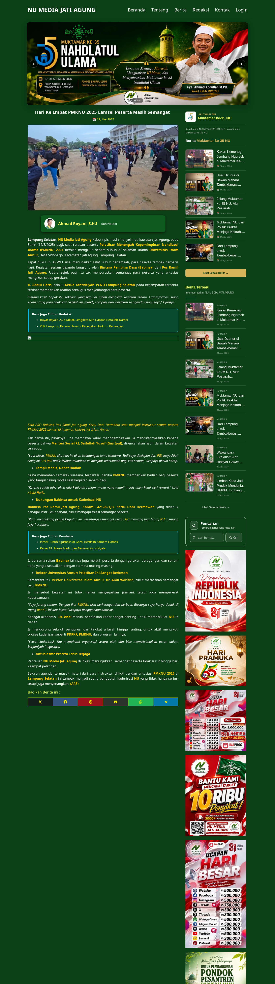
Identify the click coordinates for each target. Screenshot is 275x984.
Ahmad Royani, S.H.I (77, 223)
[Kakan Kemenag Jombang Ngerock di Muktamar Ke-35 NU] (199, 158)
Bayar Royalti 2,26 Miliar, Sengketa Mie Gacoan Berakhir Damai (84, 320)
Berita (180, 10)
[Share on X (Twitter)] (40, 702)
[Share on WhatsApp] (140, 702)
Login (242, 10)
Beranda (136, 10)
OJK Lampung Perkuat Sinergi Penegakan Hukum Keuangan (81, 326)
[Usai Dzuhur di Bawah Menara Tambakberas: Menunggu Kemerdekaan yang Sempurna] (199, 182)
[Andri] (137, 63)
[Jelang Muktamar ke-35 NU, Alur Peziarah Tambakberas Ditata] (199, 205)
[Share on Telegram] (165, 702)
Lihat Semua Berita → (215, 273)
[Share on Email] (115, 702)
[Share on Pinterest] (90, 702)
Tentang (159, 10)
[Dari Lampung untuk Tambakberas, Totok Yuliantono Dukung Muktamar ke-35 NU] (199, 253)
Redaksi (201, 10)
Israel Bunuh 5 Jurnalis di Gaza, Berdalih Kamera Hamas (79, 542)
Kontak (222, 10)
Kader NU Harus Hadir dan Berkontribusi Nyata (72, 548)
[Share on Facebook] (65, 702)
